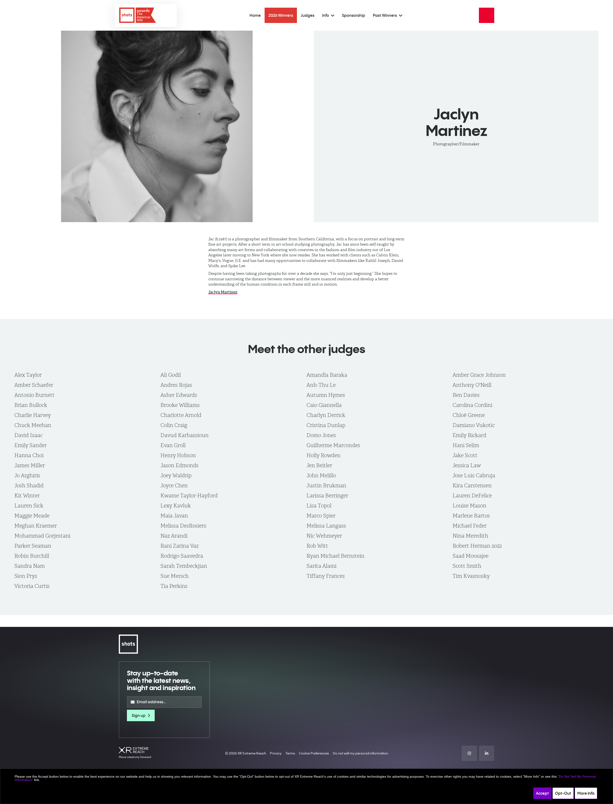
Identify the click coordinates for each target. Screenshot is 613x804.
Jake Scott (465, 455)
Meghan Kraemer (35, 526)
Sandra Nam (29, 566)
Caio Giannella (324, 405)
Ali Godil (170, 375)
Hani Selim (466, 445)
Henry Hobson (178, 455)
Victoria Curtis (32, 586)
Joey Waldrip (176, 475)
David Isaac (28, 435)
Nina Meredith (470, 536)
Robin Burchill (31, 556)
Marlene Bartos (471, 515)
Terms (290, 753)
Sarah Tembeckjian (183, 566)
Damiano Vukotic (474, 425)
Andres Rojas (176, 385)
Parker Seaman (32, 546)
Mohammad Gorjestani (42, 536)
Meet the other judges (306, 349)
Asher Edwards (178, 395)
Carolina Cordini (472, 405)
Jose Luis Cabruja (474, 475)
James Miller (29, 465)
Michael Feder (470, 526)
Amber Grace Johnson (479, 375)
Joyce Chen (174, 485)
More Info (586, 793)
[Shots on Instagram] (469, 753)
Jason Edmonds (179, 465)
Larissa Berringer (327, 495)
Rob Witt (317, 546)
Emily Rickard (469, 435)
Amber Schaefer (33, 385)
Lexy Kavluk (175, 505)
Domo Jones (321, 435)
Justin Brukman (326, 485)
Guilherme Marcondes (333, 445)
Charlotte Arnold (180, 415)
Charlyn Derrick (325, 415)
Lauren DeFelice (472, 495)
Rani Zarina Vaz (179, 546)
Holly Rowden (323, 455)
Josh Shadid (29, 485)
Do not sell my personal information (360, 753)
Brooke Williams (180, 405)
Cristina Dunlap (325, 425)
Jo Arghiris (27, 475)
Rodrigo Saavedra (181, 556)
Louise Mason (469, 505)
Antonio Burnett (34, 395)
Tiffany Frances (325, 576)
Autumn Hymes (325, 395)
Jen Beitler (319, 465)
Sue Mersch (174, 576)
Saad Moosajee (470, 556)
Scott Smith (467, 566)
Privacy (276, 753)
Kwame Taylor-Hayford (189, 495)
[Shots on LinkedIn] (486, 753)
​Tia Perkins (173, 586)
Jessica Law (467, 465)
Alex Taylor (28, 375)
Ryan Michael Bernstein (335, 556)
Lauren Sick (28, 505)
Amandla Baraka (326, 375)
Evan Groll (173, 445)
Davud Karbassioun (184, 435)
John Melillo (321, 475)
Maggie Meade (32, 515)
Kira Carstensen (472, 485)
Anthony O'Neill (472, 385)
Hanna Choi (29, 455)
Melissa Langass (326, 526)
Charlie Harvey (32, 415)
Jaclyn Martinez (222, 292)
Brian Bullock (30, 405)
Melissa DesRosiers (183, 526)
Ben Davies (466, 395)
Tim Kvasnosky (471, 576)
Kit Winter (27, 495)
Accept (542, 793)
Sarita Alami (321, 566)
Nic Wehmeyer (324, 536)
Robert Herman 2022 (477, 546)
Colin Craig (173, 425)
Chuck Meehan (32, 425)
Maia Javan (174, 515)
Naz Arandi (173, 536)
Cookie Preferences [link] (314, 753)
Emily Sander (30, 445)
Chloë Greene (469, 415)
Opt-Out (563, 793)
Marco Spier (320, 515)
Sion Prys (25, 576)
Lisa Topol (318, 505)
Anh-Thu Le (321, 385)
